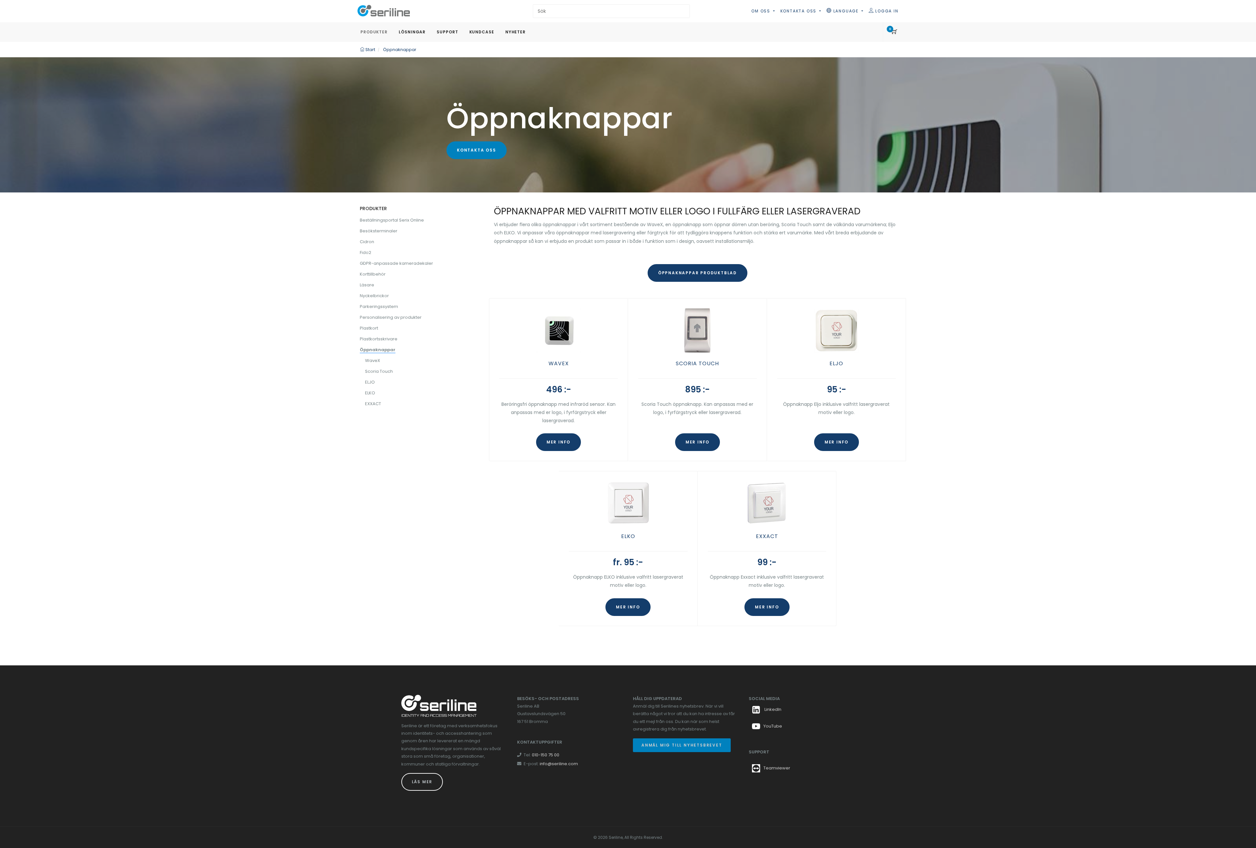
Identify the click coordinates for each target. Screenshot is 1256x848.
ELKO (628, 536)
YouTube (772, 726)
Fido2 (365, 252)
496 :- (558, 389)
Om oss (761, 11)
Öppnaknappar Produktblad (697, 273)
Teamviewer (776, 768)
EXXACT (767, 536)
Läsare (367, 285)
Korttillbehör (373, 274)
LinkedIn (772, 709)
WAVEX (559, 363)
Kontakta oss (799, 11)
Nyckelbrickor (374, 296)
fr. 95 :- (628, 562)
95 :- (836, 389)
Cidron (367, 242)
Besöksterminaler (378, 231)
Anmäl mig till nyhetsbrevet (681, 745)
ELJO (836, 363)
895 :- (697, 389)
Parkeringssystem (379, 306)
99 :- (766, 562)
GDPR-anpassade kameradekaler (396, 263)
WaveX (372, 360)
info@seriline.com (559, 764)
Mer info (558, 442)
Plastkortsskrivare (378, 339)
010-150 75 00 (545, 755)
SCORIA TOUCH (697, 363)
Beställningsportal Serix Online (392, 220)
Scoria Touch (379, 371)
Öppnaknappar (377, 350)
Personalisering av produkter (391, 317)
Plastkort (369, 328)
